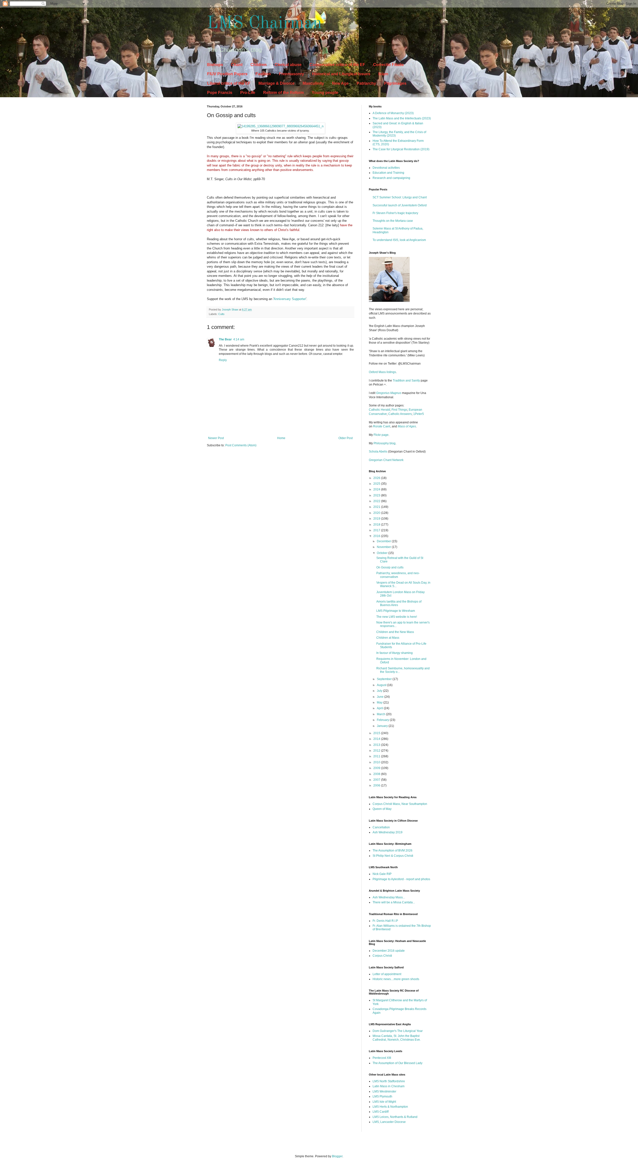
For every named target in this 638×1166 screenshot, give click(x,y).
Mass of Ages (407, 426)
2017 (377, 530)
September (385, 679)
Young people (325, 92)
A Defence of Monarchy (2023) (393, 113)
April (380, 708)
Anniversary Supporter (290, 299)
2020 (377, 513)
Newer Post (216, 438)
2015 (377, 733)
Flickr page (381, 435)
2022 (377, 501)
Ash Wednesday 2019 (387, 832)
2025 (377, 483)
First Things (399, 409)
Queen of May (382, 809)
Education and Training (388, 172)
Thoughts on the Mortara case (393, 221)
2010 (377, 762)
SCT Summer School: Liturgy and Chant (400, 197)
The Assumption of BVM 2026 (392, 850)
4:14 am (238, 339)
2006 (377, 785)
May (380, 702)
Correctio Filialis (388, 65)
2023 (377, 495)
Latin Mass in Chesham (388, 1086)
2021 (377, 507)
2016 (377, 536)
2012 (377, 750)
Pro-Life (247, 92)
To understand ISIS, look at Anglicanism (399, 240)
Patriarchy (366, 83)
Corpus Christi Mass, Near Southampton (400, 804)
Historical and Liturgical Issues (341, 74)
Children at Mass (387, 637)
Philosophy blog (385, 443)
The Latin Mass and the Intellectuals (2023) (402, 118)
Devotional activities (386, 167)
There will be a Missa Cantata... (394, 902)
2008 (377, 774)
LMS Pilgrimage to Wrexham (395, 611)
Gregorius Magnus (388, 393)
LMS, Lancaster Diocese (389, 1122)
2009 (377, 768)
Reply (223, 360)
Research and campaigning (391, 178)
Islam (383, 74)
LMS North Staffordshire (389, 1081)
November (384, 547)
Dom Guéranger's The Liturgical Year (398, 1031)
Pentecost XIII (382, 1058)
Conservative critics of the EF (337, 65)
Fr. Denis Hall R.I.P (385, 921)
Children (258, 65)
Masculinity (313, 83)
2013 (377, 745)
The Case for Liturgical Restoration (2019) (401, 149)
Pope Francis (219, 92)
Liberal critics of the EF (228, 83)
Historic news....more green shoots (396, 979)
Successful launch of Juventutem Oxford (400, 205)
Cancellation (381, 827)
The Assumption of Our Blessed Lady (397, 1063)
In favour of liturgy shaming (394, 653)
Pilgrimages (395, 83)
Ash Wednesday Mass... (389, 897)
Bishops (215, 65)
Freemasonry (291, 74)
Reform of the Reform (283, 92)
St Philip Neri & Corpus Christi (393, 855)
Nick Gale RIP (382, 874)
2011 (377, 756)
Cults (221, 313)
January (383, 726)
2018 (377, 524)
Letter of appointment (387, 974)
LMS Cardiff (381, 1111)
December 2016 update (389, 950)
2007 (377, 779)
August (382, 685)
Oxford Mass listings (382, 372)
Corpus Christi (382, 955)
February (383, 720)
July (380, 691)
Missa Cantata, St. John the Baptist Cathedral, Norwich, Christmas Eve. (397, 1037)
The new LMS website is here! (396, 617)
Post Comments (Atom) (240, 445)
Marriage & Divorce (276, 83)
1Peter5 (418, 414)
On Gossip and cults (389, 567)
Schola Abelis (378, 451)
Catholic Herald (379, 409)
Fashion (263, 74)
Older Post (345, 438)
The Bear (225, 339)
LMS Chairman (264, 23)
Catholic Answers (400, 414)
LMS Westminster (384, 1091)
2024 (377, 489)
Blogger (337, 1156)
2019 (377, 518)
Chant (236, 65)
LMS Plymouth (382, 1096)
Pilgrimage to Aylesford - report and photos (401, 879)
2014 (377, 739)
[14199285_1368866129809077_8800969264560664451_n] (280, 126)
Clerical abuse (288, 65)
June (380, 697)
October (382, 553)
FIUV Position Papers (227, 74)
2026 (377, 478)
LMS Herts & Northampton (390, 1106)
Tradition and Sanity (406, 380)
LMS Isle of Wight (384, 1101)
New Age (340, 83)
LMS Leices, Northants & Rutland (395, 1117)
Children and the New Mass (395, 632)
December (384, 541)
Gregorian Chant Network (386, 460)
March (381, 714)
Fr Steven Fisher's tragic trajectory (395, 213)
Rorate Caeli (381, 426)
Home (281, 438)
